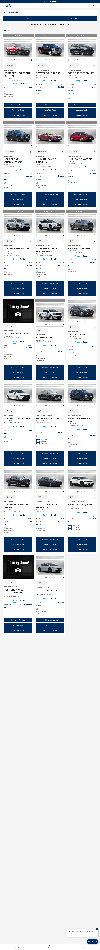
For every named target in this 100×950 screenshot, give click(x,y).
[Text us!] (92, 942)
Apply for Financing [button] (18, 115)
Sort (27, 18)
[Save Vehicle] (30, 65)
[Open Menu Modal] (2, 5)
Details (22, 84)
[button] (31, 60)
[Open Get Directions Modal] (94, 5)
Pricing (14, 84)
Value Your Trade (18, 110)
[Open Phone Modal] (81, 5)
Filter (75, 18)
